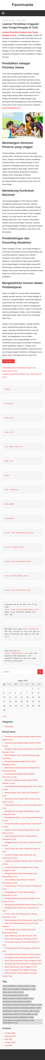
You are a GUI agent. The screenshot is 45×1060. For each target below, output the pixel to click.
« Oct (4, 716)
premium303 (9, 504)
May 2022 (8, 1039)
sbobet (7, 389)
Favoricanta (22, 5)
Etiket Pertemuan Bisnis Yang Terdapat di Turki (23, 961)
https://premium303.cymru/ (16, 576)
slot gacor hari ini (14, 447)
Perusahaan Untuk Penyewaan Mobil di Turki (22, 958)
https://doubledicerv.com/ (16, 653)
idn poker (9, 404)
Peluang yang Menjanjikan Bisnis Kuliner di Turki (24, 905)
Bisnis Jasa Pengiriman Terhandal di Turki (21, 939)
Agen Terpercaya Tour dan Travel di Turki (21, 936)
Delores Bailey (21, 20)
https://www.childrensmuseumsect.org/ (22, 609)
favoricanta (8, 361)
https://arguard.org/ (14, 547)
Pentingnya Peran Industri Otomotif (17, 1001)
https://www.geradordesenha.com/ (19, 533)
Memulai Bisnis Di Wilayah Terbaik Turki (18, 998)
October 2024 (10, 1033)
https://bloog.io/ (31, 629)
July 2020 (8, 1046)
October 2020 (10, 1042)
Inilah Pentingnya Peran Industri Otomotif (21, 970)
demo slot (9, 418)
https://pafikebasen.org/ (11, 108)
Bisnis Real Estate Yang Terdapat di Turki (21, 967)
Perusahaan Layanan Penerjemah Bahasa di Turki (22, 1008)
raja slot (9, 432)
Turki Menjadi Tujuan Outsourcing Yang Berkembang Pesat (18, 1022)
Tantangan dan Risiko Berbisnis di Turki (18, 1017)
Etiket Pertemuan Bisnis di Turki (15, 995)
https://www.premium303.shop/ (18, 561)
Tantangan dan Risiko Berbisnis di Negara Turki (23, 964)
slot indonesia (11, 490)
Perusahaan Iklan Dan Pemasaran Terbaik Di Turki (22, 1005)
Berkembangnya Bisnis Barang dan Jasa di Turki (24, 920)
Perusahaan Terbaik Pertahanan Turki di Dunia (23, 954)
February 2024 (10, 1036)
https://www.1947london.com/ (17, 590)
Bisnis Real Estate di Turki (13, 992)
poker (7, 475)
